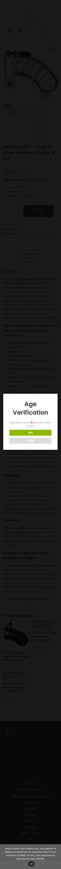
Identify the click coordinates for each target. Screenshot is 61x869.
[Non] (56, 856)
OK (31, 864)
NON (30, 440)
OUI (30, 432)
